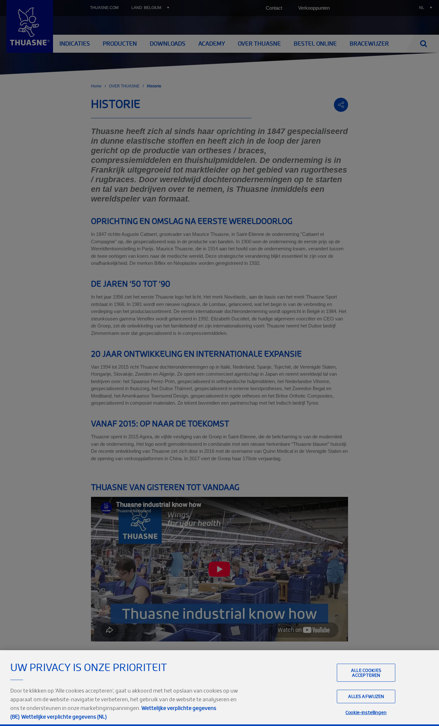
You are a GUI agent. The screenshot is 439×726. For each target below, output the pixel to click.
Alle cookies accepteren (366, 673)
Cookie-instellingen (366, 712)
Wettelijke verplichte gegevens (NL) (64, 717)
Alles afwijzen (366, 696)
